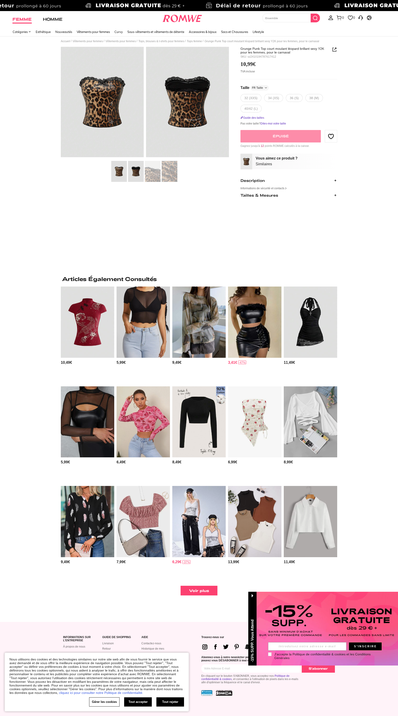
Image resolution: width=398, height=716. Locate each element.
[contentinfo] (66, 362)
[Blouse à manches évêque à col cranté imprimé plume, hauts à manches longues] (87, 521)
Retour (106, 648)
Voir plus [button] (199, 590)
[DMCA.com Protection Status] (224, 693)
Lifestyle (258, 32)
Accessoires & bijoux (203, 32)
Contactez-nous (151, 643)
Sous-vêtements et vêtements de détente (155, 32)
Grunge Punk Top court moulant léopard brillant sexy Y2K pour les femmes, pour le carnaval (282, 50)
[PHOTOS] (145, 103)
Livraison (108, 643)
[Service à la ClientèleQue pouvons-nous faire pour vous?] (360, 17)
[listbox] (331, 17)
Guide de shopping (116, 637)
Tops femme (194, 41)
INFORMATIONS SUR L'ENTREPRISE (77, 639)
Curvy (118, 32)
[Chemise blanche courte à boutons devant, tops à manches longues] (310, 521)
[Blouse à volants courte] (310, 422)
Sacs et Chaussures (234, 32)
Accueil (65, 41)
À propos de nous (74, 646)
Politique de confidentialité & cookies (319, 654)
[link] (199, 5)
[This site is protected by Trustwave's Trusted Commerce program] (206, 693)
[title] (199, 279)
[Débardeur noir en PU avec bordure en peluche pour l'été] (254, 322)
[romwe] (182, 17)
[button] (331, 136)
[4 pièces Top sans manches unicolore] (254, 521)
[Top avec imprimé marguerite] (143, 521)
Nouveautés (63, 32)
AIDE (144, 637)
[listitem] (87, 335)
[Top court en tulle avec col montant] (87, 422)
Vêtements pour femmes (93, 32)
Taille (251, 88)
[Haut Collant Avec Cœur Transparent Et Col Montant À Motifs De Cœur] (143, 422)
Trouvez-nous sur (212, 637)
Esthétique (43, 32)
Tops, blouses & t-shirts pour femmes (161, 41)
